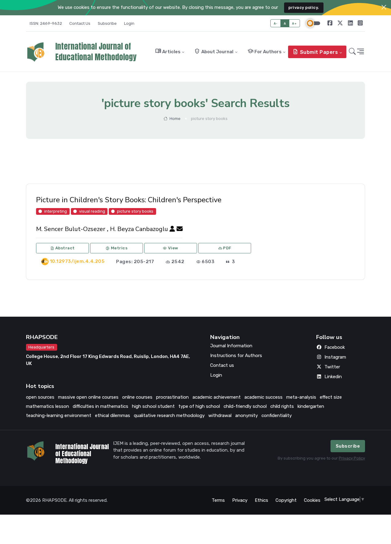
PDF (225, 248)
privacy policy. (303, 7)
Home (175, 118)
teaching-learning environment (58, 415)
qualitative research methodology (169, 415)
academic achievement (216, 397)
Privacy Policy (352, 458)
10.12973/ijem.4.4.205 (76, 261)
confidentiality (276, 415)
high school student (153, 406)
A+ (294, 23)
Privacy (239, 500)
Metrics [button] (116, 248)
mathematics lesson (47, 406)
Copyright (286, 500)
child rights (282, 406)
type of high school (199, 406)
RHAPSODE (42, 337)
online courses (137, 397)
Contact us (222, 365)
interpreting (55, 211)
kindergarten (311, 406)
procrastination (172, 397)
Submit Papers (315, 51)
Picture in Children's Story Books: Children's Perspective (128, 200)
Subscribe (107, 23)
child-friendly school (245, 406)
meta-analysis (301, 397)
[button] (352, 52)
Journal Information (231, 345)
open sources (40, 397)
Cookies (312, 500)
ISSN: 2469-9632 (46, 23)
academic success (263, 397)
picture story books (135, 211)
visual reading (92, 211)
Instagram (335, 357)
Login (129, 23)
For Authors (264, 51)
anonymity (246, 415)
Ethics (261, 500)
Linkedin (333, 376)
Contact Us (79, 23)
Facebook (334, 347)
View (170, 248)
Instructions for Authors (236, 355)
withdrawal (220, 415)
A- (276, 23)
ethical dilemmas (112, 415)
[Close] (384, 7)
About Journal (213, 51)
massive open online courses (88, 397)
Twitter (332, 367)
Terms (218, 500)
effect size (331, 397)
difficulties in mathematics (100, 406)
